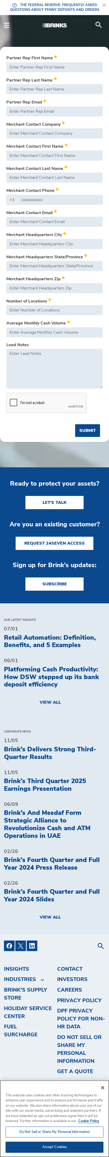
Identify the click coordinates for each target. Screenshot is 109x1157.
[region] (54, 1118)
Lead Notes (17, 345)
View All (50, 702)
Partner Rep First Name (30, 58)
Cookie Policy (88, 1121)
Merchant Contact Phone (31, 190)
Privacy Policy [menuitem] (79, 1000)
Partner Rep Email (24, 102)
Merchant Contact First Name (35, 146)
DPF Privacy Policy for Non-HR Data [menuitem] (81, 1018)
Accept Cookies (54, 1147)
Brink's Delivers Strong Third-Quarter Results (50, 753)
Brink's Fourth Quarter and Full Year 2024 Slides (52, 896)
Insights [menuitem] (16, 969)
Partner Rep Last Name (30, 80)
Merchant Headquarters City (34, 235)
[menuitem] (98, 25)
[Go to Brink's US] (54, 25)
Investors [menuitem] (72, 979)
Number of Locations (27, 301)
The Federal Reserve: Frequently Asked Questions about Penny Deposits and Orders (54, 7)
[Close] (102, 1087)
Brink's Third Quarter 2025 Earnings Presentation (45, 785)
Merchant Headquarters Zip (34, 279)
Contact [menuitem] (70, 969)
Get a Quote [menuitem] (75, 1071)
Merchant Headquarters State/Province (45, 257)
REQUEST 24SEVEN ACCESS (54, 543)
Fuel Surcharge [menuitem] (21, 1030)
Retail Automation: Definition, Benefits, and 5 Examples (50, 642)
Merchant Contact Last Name (35, 168)
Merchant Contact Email (30, 213)
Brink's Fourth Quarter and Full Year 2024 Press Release (52, 864)
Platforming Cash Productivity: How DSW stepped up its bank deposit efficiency (51, 677)
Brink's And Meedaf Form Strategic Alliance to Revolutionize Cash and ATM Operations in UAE (47, 824)
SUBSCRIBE (54, 584)
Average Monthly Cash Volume (36, 323)
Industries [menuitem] (20, 979)
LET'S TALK (54, 502)
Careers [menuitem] (69, 990)
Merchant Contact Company (34, 124)
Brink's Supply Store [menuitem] (25, 994)
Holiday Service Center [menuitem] (28, 1012)
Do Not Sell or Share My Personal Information (54, 1132)
